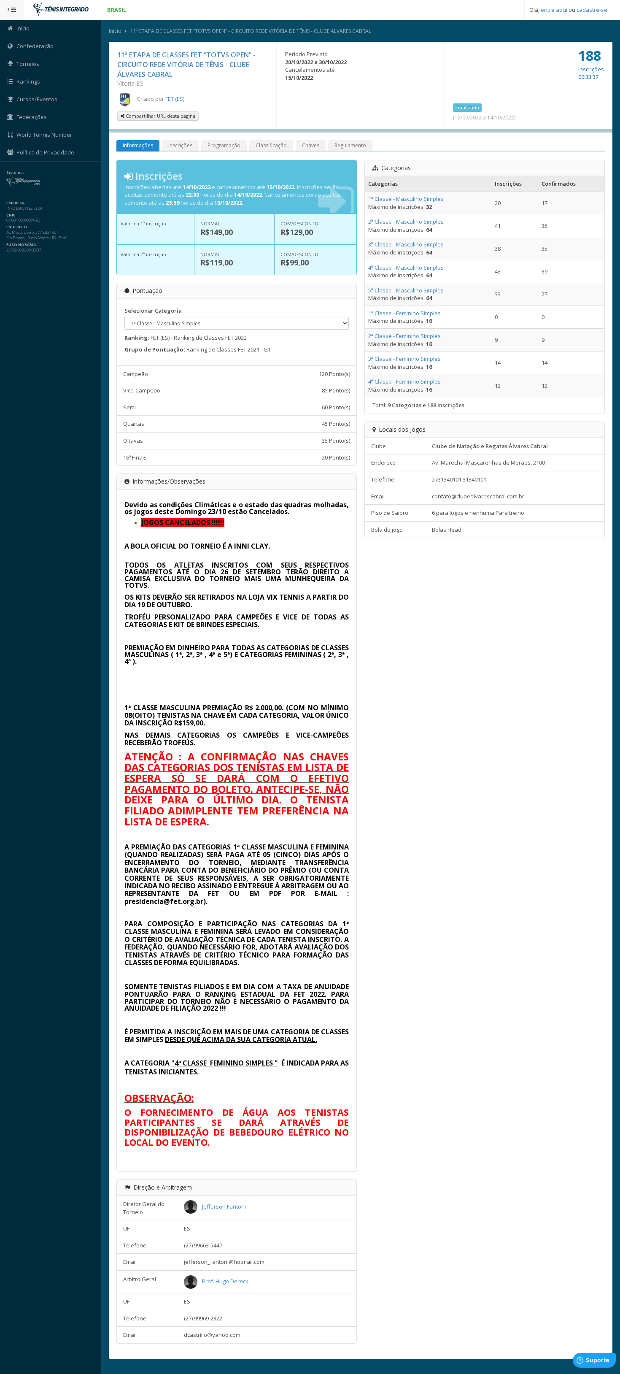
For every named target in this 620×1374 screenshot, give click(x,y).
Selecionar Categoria (153, 310)
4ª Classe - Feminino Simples (404, 381)
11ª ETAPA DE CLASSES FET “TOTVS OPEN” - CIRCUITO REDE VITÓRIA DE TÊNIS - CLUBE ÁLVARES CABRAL (250, 31)
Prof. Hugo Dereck (225, 1281)
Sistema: (15, 172)
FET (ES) (174, 99)
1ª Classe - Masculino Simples (406, 199)
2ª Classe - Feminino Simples (404, 336)
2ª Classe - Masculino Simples (406, 221)
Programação (224, 145)
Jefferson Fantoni (224, 1206)
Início (115, 31)
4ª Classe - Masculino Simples (406, 267)
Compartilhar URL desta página (159, 116)
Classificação (271, 145)
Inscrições (180, 145)
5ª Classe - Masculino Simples (406, 290)
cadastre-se (592, 10)
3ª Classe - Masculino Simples (406, 244)
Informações (138, 145)
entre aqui (554, 10)
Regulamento (350, 145)
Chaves (310, 145)
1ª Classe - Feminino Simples (404, 313)
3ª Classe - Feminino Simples (404, 358)
